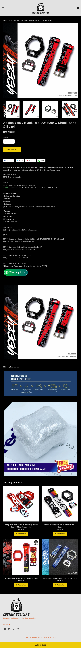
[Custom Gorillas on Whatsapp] (17, 630)
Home (5, 20)
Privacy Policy (41, 637)
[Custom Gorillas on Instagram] (13, 630)
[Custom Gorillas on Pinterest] (9, 630)
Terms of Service (30, 637)
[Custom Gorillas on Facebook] (4, 630)
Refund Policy (51, 637)
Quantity (6, 137)
